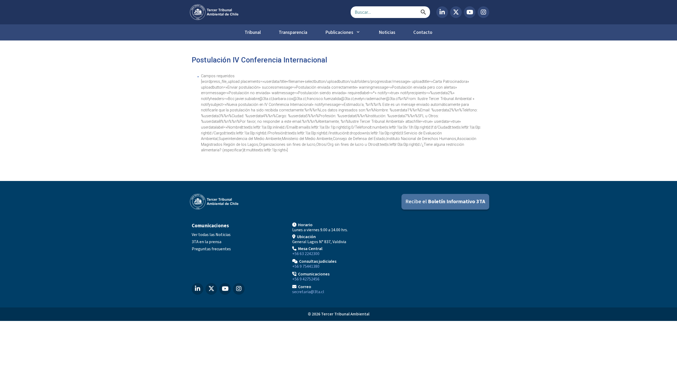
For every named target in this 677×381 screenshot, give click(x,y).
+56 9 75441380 (305, 266)
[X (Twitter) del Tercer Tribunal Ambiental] (456, 12)
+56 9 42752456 (305, 279)
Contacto (422, 32)
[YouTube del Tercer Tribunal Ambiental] (469, 12)
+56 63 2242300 (305, 254)
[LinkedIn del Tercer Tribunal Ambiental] (442, 12)
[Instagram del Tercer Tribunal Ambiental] (483, 12)
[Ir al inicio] (266, 12)
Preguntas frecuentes (211, 249)
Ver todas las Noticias (211, 235)
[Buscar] (423, 12)
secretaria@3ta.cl (308, 292)
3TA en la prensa (206, 242)
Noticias (387, 32)
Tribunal (253, 32)
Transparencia (293, 32)
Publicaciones (339, 32)
